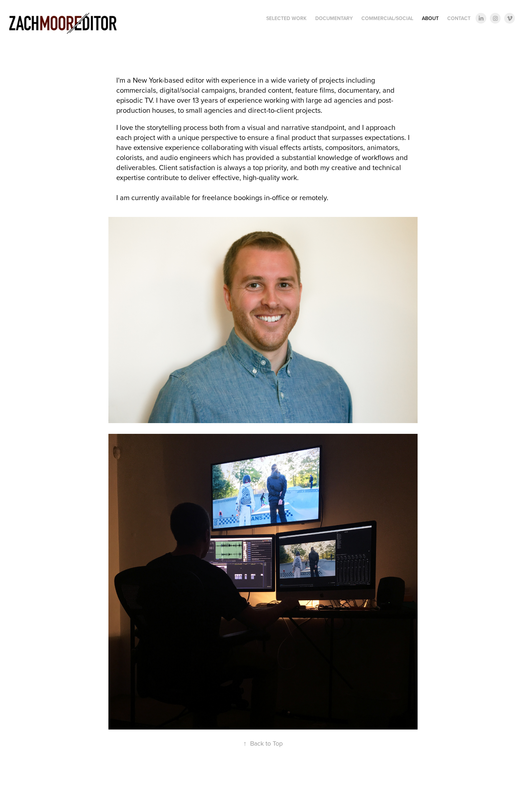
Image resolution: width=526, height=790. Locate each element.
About (430, 18)
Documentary (334, 18)
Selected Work (286, 18)
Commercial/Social (387, 18)
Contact (459, 18)
